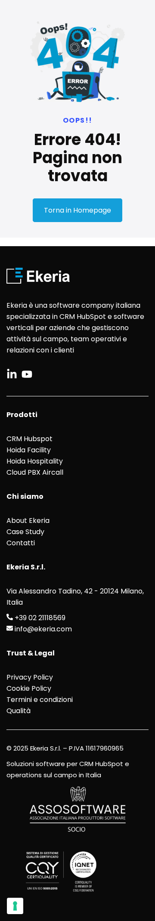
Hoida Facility (28, 450)
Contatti (20, 543)
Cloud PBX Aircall (34, 472)
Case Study (25, 532)
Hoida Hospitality (34, 461)
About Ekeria (28, 520)
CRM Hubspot (29, 439)
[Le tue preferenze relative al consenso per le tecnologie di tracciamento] (15, 906)
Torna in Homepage (77, 210)
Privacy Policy (29, 677)
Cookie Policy (28, 688)
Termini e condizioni (39, 700)
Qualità (18, 711)
